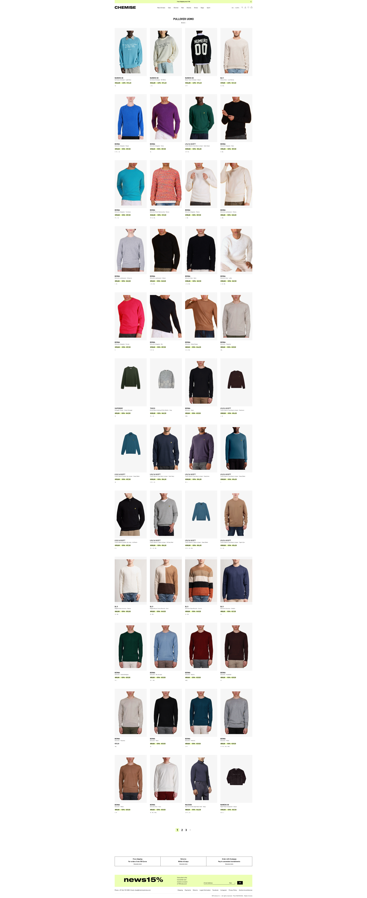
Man (182, 8)
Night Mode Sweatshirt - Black (228, 806)
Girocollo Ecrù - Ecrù (155, 806)
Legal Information (205, 890)
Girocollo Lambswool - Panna (228, 212)
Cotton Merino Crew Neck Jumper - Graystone (197, 476)
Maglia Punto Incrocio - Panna (123, 608)
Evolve (250, 895)
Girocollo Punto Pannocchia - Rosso (159, 212)
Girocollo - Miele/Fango (191, 344)
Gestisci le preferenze (245, 890)
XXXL (186, 416)
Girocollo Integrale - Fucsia (122, 344)
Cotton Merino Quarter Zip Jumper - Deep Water (127, 476)
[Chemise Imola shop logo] (125, 7)
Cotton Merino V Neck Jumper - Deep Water (196, 542)
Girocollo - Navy (189, 410)
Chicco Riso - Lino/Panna (227, 79)
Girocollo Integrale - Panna (192, 212)
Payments (188, 890)
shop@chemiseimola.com (142, 890)
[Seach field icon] (242, 8)
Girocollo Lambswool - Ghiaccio (123, 278)
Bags (202, 8)
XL (115, 85)
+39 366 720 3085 (124, 890)
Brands (189, 8)
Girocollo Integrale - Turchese (123, 212)
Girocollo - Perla (224, 740)
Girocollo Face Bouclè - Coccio (193, 608)
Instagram (223, 890)
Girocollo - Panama (225, 344)
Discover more (138, 864)
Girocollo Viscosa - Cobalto (227, 608)
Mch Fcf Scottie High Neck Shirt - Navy (195, 806)
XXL (223, 85)
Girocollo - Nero (154, 740)
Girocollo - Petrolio (190, 740)
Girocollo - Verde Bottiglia (121, 674)
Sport (208, 8)
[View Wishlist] (248, 7)
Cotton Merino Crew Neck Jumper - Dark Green (197, 146)
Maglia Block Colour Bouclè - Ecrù (159, 608)
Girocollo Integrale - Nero (227, 146)
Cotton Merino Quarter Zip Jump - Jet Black (126, 542)
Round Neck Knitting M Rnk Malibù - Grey (161, 410)
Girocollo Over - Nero (190, 278)
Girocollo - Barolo (190, 674)
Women (176, 8)
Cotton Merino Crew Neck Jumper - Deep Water (232, 476)
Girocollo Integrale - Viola (157, 146)
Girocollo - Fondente (225, 674)
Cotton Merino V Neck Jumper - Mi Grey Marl (161, 542)
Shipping (180, 890)
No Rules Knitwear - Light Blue (123, 79)
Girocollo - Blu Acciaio (156, 674)
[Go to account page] (245, 7)
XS (221, 812)
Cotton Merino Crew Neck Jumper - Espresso (232, 410)
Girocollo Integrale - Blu (156, 344)
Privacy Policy (233, 890)
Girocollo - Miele (119, 806)
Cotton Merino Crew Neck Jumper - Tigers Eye (232, 542)
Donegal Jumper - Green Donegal (123, 410)
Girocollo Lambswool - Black (158, 278)
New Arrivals (161, 8)
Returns (195, 890)
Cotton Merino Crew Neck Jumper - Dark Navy (162, 476)
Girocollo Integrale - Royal (122, 146)
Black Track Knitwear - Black (193, 79)
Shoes (196, 8)
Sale (169, 8)
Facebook (215, 890)
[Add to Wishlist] (145, 29)
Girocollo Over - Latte (226, 278)
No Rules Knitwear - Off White (158, 79)
